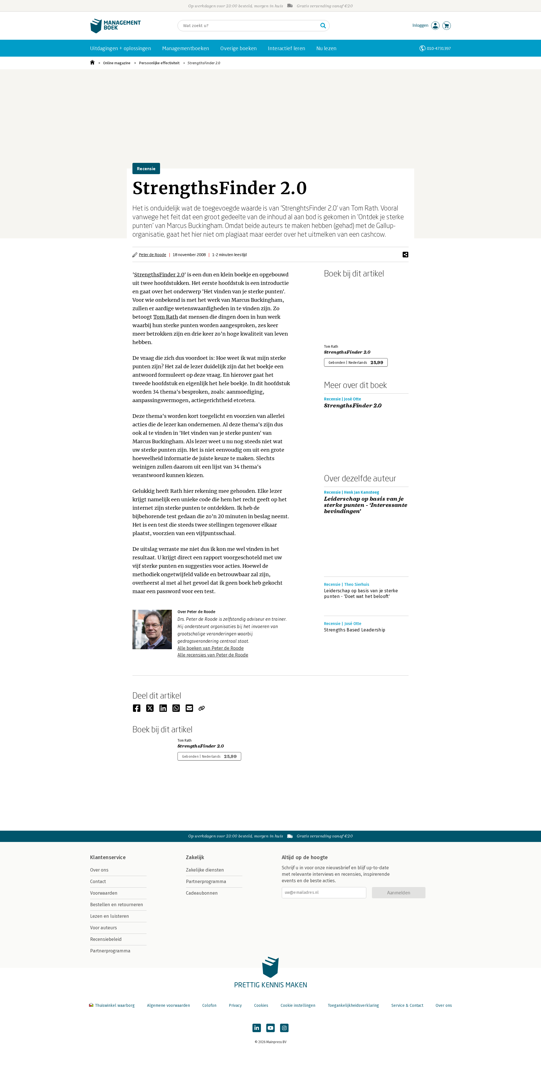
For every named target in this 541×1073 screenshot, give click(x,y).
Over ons (99, 870)
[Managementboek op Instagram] (284, 1028)
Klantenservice (108, 857)
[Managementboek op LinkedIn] (256, 1028)
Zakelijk (195, 857)
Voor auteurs (103, 927)
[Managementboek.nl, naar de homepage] (115, 32)
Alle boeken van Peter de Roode (211, 648)
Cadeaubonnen (202, 893)
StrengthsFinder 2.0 (204, 63)
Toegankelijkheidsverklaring (353, 1005)
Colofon (209, 1005)
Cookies (261, 1005)
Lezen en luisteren (109, 916)
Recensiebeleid (106, 939)
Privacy (235, 1005)
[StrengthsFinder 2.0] (343, 310)
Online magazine (116, 63)
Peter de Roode (152, 254)
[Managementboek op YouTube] (270, 1028)
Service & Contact (407, 1005)
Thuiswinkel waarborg (115, 1005)
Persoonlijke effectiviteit (159, 63)
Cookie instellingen (298, 1005)
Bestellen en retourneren (116, 904)
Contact (98, 881)
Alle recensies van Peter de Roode (213, 655)
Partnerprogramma (110, 951)
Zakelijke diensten (205, 870)
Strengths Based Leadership (354, 630)
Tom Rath (165, 317)
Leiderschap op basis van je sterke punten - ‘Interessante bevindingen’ (365, 505)
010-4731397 (439, 48)
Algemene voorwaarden (168, 1005)
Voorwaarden (103, 893)
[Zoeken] (323, 25)
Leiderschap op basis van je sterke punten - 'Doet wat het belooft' (361, 593)
